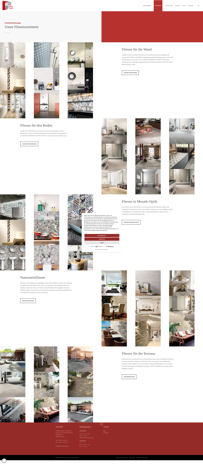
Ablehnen (102, 239)
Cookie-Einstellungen (141, 457)
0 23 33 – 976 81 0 (63, 440)
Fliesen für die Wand (137, 49)
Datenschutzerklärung (122, 457)
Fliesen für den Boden (36, 125)
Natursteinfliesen (32, 277)
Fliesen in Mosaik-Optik (139, 201)
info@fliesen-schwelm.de (62, 446)
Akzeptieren (102, 235)
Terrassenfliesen (129, 377)
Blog (104, 431)
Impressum (132, 457)
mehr (102, 242)
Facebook (105, 432)
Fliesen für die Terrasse (138, 353)
